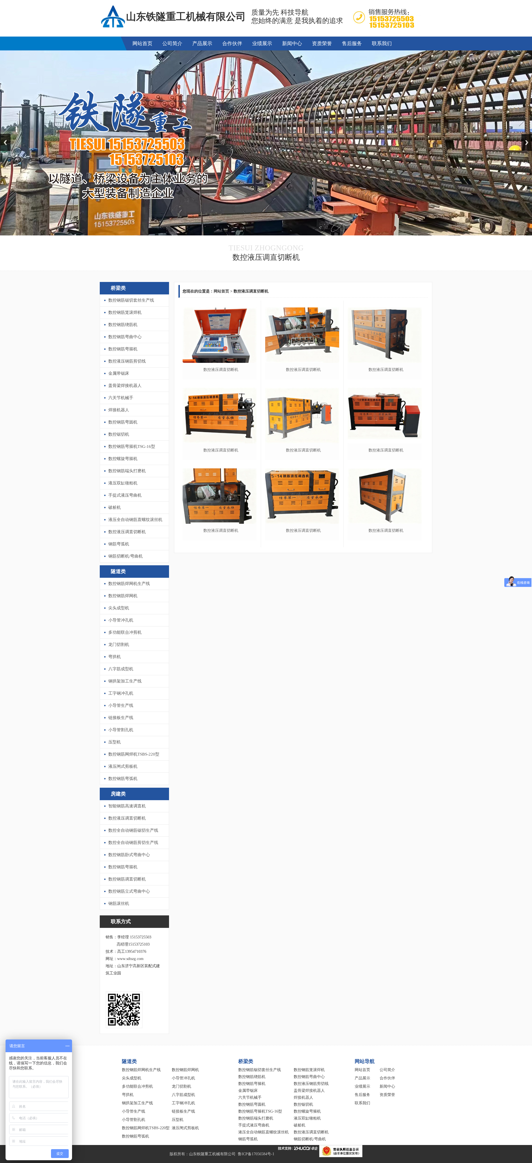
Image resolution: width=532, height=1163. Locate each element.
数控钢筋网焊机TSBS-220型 (133, 754)
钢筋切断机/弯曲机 (125, 556)
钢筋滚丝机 (118, 903)
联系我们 (382, 43)
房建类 (118, 794)
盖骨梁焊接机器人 (125, 385)
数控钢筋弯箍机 (122, 349)
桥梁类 (118, 288)
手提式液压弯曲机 (125, 495)
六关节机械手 (120, 398)
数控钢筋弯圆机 (122, 422)
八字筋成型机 (120, 669)
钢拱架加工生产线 (125, 681)
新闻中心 (292, 43)
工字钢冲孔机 (120, 693)
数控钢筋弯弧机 (122, 778)
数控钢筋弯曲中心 (125, 337)
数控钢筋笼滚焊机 (125, 312)
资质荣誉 (322, 43)
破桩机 (114, 507)
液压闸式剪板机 (122, 766)
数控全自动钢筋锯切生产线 (133, 830)
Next (526, 142)
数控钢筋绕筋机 (122, 324)
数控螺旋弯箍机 (122, 458)
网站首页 (142, 43)
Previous (5, 142)
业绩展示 (262, 43)
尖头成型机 (118, 608)
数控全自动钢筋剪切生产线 (133, 842)
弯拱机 (114, 656)
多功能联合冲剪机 (125, 632)
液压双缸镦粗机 (122, 483)
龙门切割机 (118, 644)
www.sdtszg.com (130, 959)
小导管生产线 (120, 705)
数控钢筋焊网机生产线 (129, 583)
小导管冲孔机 (120, 620)
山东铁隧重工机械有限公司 (212, 1154)
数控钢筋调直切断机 (127, 879)
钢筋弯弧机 (118, 544)
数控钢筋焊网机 (122, 596)
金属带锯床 (118, 373)
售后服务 (352, 43)
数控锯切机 (118, 434)
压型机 (114, 742)
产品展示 (202, 43)
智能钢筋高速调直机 (127, 806)
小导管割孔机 (120, 730)
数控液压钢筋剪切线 (127, 361)
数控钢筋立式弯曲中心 (129, 891)
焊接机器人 (118, 410)
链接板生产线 (120, 717)
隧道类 (118, 571)
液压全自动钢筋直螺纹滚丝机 (135, 519)
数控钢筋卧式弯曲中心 (129, 855)
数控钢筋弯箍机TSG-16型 (131, 446)
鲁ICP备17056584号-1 (256, 1154)
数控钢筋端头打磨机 (127, 471)
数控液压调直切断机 (127, 532)
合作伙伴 (232, 43)
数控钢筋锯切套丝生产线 (131, 300)
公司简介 (172, 43)
